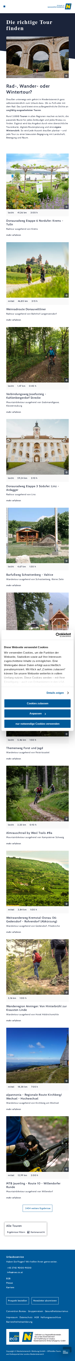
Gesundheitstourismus (56, 1311)
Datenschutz (26, 1317)
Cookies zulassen (37, 703)
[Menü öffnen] (4, 6)
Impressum (12, 1317)
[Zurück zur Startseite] (60, 6)
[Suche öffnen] (15, 6)
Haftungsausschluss (51, 1317)
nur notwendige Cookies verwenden (37, 723)
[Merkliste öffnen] (12, 6)
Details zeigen (55, 692)
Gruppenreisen (35, 1311)
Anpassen (35, 713)
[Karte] (10, 6)
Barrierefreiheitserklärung (19, 1321)
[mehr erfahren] (37, 195)
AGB (36, 1317)
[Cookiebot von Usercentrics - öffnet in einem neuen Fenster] (55, 635)
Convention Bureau (16, 1311)
